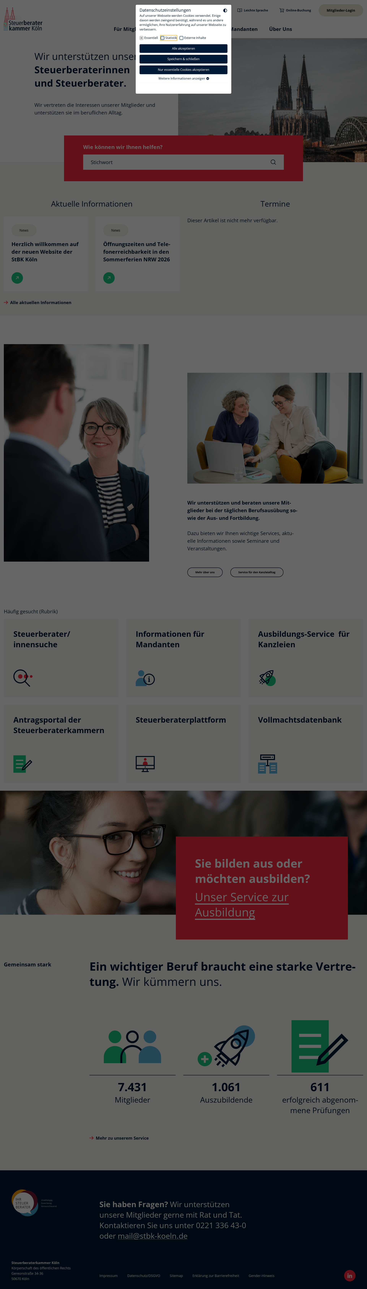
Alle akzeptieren (183, 48)
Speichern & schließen (183, 59)
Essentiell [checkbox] (151, 38)
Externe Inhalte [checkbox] (195, 38)
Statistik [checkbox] (171, 38)
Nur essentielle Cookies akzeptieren (183, 70)
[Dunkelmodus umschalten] (225, 10)
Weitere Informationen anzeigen (182, 78)
